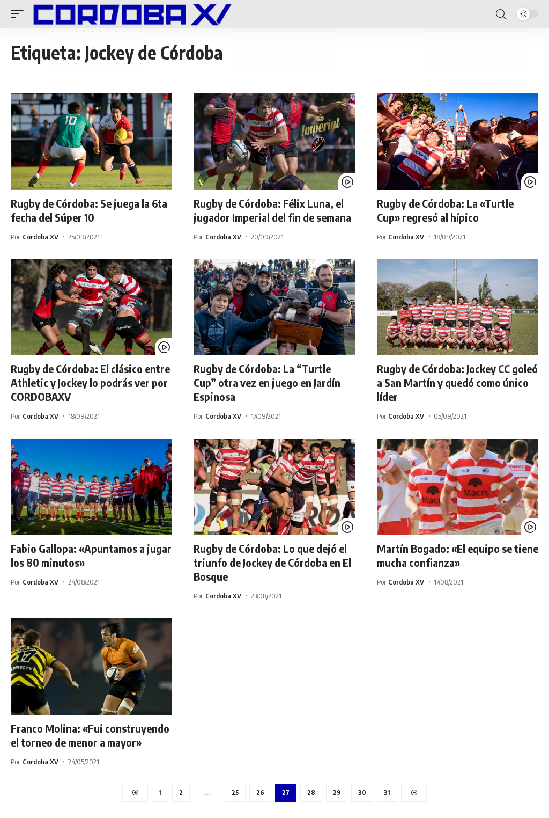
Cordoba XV (40, 236)
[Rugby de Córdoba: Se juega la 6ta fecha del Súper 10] (91, 141)
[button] (20, 14)
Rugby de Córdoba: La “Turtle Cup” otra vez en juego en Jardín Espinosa (267, 382)
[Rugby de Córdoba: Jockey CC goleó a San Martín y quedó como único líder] (457, 307)
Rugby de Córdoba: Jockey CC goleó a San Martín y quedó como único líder (457, 382)
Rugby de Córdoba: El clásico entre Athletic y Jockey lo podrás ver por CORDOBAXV (90, 382)
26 (260, 792)
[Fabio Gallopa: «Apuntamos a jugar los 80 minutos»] (91, 487)
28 (311, 792)
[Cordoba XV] (130, 14)
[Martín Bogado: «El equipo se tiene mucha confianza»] (457, 487)
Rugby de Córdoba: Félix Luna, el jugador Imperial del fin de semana (272, 210)
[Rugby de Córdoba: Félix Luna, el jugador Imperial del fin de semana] (274, 141)
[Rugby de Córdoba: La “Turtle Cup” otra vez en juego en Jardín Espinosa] (274, 307)
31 (387, 792)
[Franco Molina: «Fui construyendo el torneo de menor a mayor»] (91, 666)
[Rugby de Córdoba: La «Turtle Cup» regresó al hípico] (457, 141)
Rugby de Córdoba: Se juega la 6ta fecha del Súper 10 (89, 210)
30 (362, 792)
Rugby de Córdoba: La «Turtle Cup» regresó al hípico (445, 210)
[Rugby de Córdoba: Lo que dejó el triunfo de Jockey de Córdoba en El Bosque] (274, 487)
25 (235, 792)
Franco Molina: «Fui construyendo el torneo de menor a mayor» (90, 735)
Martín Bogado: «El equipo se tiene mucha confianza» (457, 555)
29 (336, 792)
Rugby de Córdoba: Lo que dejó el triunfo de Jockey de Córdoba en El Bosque (272, 562)
